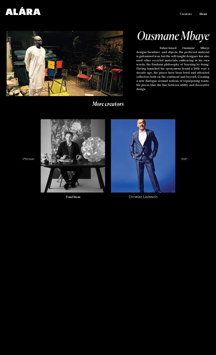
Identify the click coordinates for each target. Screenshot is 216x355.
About (203, 14)
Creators (186, 14)
